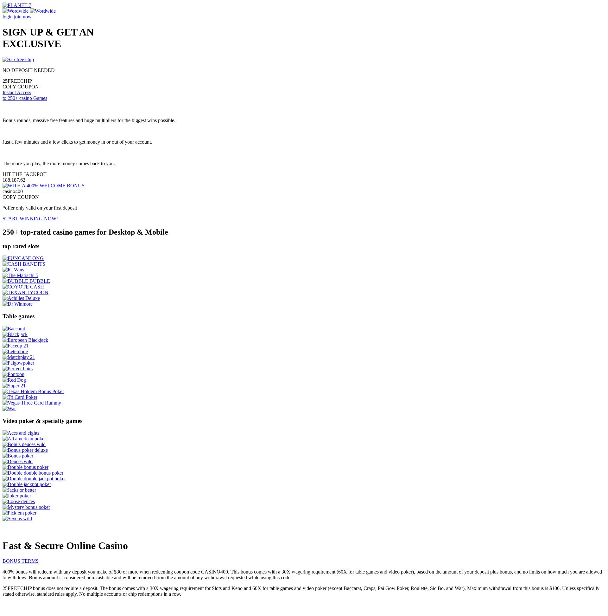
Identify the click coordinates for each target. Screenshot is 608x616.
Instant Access (25, 95)
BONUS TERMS (21, 561)
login (8, 16)
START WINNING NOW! (30, 218)
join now (23, 16)
